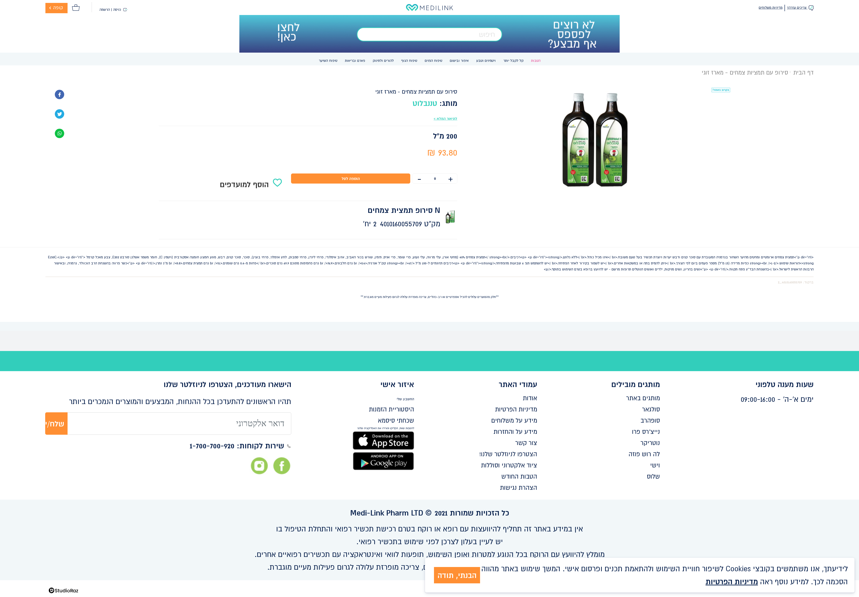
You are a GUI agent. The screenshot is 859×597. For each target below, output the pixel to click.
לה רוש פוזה (644, 454)
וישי (655, 465)
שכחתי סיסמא (396, 420)
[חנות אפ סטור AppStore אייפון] (383, 440)
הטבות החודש (519, 476)
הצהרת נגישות (518, 487)
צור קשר (526, 442)
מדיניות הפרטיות (516, 409)
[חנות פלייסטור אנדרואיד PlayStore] (383, 460)
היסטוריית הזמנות (391, 409)
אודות (530, 398)
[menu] (429, 59)
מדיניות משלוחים (770, 7)
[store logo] (429, 7)
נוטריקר (650, 442)
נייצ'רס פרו (646, 431)
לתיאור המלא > (445, 118)
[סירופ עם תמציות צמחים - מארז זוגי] (59, 133)
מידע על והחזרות (515, 431)
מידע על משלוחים (514, 420)
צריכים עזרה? (797, 7)
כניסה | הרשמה (111, 9)
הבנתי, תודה (457, 575)
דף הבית (803, 72)
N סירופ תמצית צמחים (404, 210)
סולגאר (651, 409)
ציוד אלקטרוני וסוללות (509, 465)
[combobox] (429, 34)
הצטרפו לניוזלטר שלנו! (508, 454)
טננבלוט (424, 103)
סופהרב (650, 420)
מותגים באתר (643, 398)
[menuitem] (535, 60)
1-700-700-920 (212, 445)
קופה (57, 7)
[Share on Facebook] (59, 94)
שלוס (653, 476)
